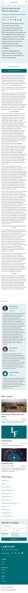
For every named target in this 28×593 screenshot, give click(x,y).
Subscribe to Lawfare (14, 70)
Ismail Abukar (4, 418)
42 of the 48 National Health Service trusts (15, 282)
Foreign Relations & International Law (9, 503)
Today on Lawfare (14, 533)
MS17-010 (17, 99)
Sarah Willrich (4, 443)
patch (8, 187)
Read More (11, 310)
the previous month (5, 185)
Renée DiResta (11, 466)
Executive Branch (5, 499)
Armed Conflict (5, 480)
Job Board (3, 569)
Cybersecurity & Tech (6, 493)
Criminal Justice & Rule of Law (8, 490)
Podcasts (3, 564)
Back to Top (3, 301)
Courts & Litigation (5, 486)
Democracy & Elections (6, 496)
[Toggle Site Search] (26, 2)
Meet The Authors (13, 66)
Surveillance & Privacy (6, 512)
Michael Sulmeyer (21, 14)
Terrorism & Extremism (6, 516)
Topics (2, 561)
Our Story (3, 578)
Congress (3, 483)
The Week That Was (6, 441)
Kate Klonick (4, 466)
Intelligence (4, 506)
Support (3, 572)
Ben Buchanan (5, 14)
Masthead (3, 581)
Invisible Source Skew (7, 464)
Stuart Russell (13, 14)
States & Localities (5, 509)
